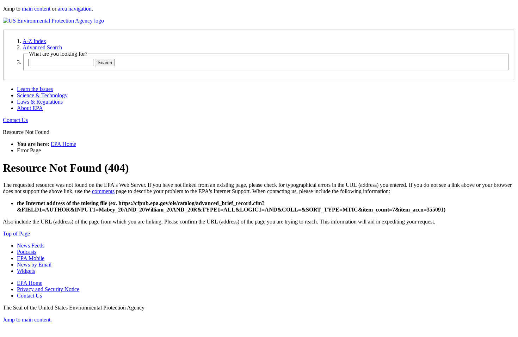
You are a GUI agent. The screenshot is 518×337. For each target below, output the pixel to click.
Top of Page (16, 234)
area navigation (75, 9)
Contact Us (15, 120)
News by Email (34, 265)
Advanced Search (42, 47)
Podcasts (26, 252)
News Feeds (30, 246)
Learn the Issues (35, 89)
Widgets (26, 271)
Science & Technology (42, 95)
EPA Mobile (30, 258)
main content (36, 9)
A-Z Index (34, 41)
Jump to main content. (27, 320)
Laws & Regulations (40, 102)
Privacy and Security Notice (48, 289)
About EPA (30, 108)
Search (105, 62)
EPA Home (63, 144)
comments (103, 191)
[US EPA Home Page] (53, 21)
